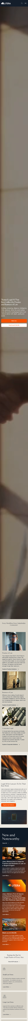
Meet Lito (14, 321)
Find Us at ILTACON (14, 325)
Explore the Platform (8, 805)
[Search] (22, 3)
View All (4, 843)
